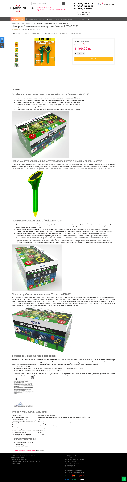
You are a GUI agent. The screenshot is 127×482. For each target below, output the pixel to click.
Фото (27, 34)
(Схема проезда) (16, 463)
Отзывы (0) (36, 34)
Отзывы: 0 (24, 29)
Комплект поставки (50, 34)
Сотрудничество (66, 19)
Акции (88, 19)
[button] (16, 40)
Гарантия (42, 19)
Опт (75, 19)
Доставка (50, 19)
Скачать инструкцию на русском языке (24, 450)
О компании (33, 19)
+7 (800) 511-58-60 (84, 9)
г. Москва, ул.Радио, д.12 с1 (42, 7)
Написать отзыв (34, 29)
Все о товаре (17, 34)
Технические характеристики (70, 34)
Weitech (87, 41)
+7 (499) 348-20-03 (84, 4)
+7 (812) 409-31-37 (84, 6)
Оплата (57, 19)
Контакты (81, 19)
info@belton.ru (73, 467)
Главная (14, 23)
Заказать (93, 58)
